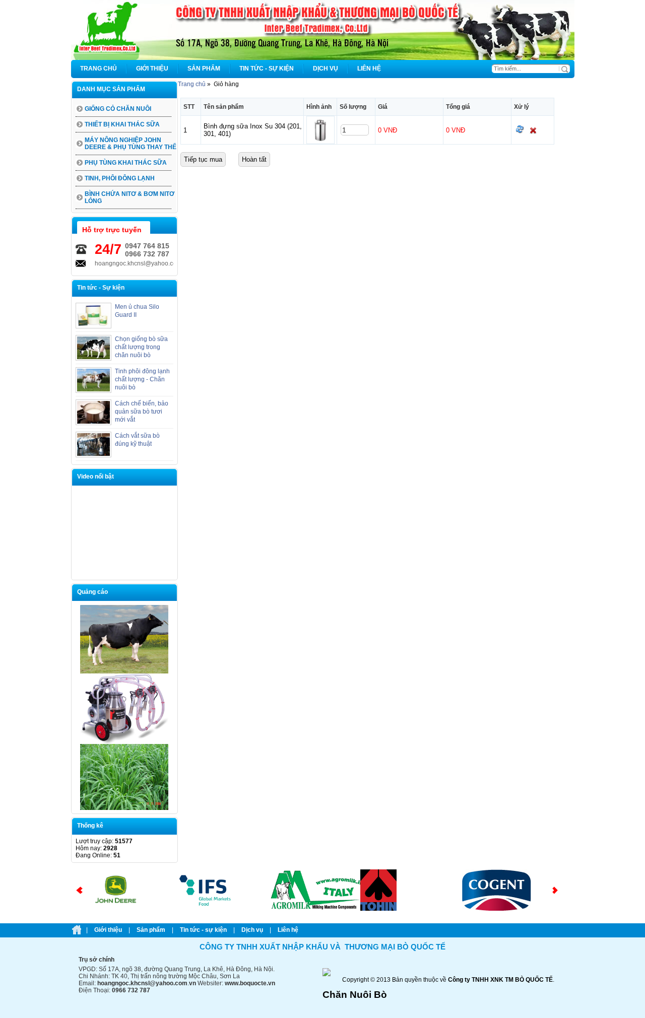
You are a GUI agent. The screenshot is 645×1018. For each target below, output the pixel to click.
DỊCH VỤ (252, 929)
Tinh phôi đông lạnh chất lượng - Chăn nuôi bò (142, 379)
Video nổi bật (95, 476)
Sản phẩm (151, 929)
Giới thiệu (108, 929)
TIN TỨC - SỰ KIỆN (203, 929)
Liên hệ (288, 929)
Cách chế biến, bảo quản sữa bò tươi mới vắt (141, 411)
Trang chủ (192, 84)
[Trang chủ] (322, 57)
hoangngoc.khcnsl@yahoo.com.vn (120, 263)
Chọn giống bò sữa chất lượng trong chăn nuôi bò (141, 347)
